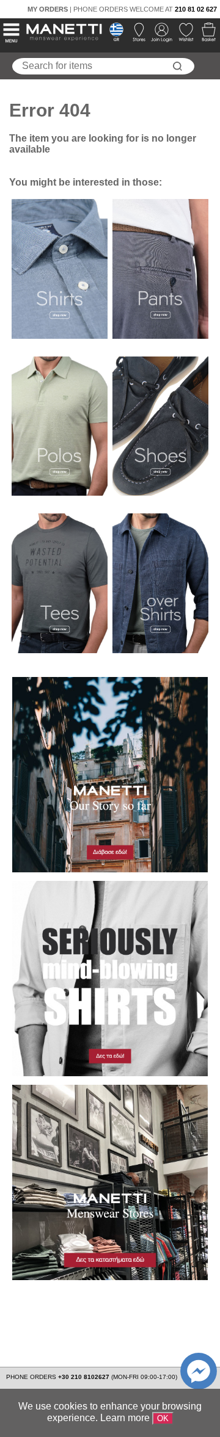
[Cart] (205, 35)
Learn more (125, 1418)
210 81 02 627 (196, 9)
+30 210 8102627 (84, 1377)
